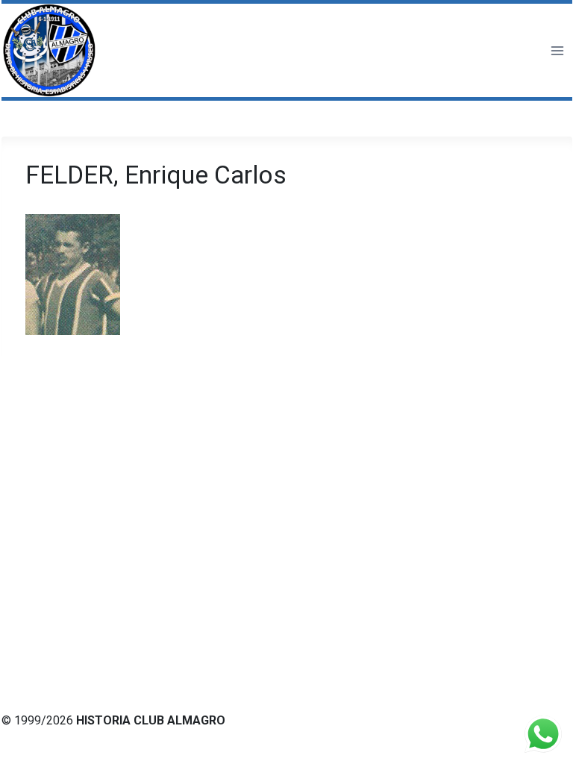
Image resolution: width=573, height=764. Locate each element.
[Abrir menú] (557, 50)
